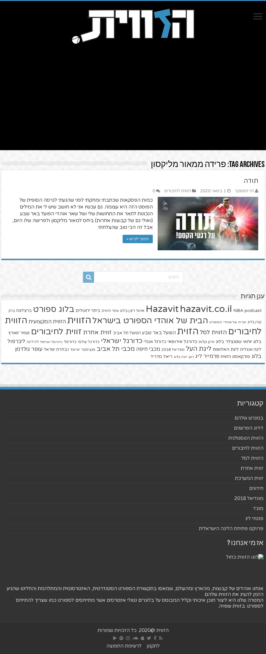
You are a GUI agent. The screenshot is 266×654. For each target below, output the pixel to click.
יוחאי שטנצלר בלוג (234, 341)
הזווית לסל (213, 332)
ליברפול (16, 341)
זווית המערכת (249, 478)
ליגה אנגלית (250, 349)
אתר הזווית (110, 311)
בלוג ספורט (53, 309)
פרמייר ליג (207, 356)
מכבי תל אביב (116, 348)
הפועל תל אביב (127, 333)
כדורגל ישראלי (121, 341)
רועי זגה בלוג (184, 357)
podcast (253, 310)
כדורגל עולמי (89, 341)
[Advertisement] (133, 95)
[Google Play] (115, 638)
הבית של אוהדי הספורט (227, 322)
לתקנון (153, 646)
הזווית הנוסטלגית (245, 438)
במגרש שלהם (249, 418)
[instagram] (127, 638)
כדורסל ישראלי (51, 342)
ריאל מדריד (161, 356)
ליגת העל (199, 349)
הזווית (79, 320)
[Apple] (142, 638)
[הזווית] (133, 25)
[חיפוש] (88, 277)
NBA (238, 310)
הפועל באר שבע (159, 333)
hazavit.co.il (206, 309)
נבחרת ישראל (56, 349)
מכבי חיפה (148, 349)
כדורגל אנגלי (155, 341)
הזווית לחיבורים (177, 191)
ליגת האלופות (226, 349)
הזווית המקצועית (47, 321)
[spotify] (121, 638)
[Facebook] (155, 638)
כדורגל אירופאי (182, 341)
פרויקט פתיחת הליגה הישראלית (231, 528)
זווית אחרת (97, 332)
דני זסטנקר (244, 191)
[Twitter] (149, 638)
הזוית (188, 331)
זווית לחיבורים (56, 332)
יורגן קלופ (207, 341)
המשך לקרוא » (138, 239)
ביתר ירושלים (88, 310)
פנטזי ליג (254, 518)
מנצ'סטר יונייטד (82, 350)
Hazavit (162, 309)
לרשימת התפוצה (123, 646)
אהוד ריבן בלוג (132, 310)
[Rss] (160, 638)
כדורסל (70, 341)
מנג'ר (258, 508)
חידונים (256, 488)
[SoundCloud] (135, 638)
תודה (251, 181)
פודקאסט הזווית (235, 356)
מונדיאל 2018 (173, 349)
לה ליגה (33, 342)
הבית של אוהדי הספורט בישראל (150, 320)
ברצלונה (24, 310)
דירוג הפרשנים (248, 428)
